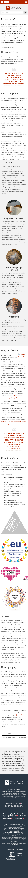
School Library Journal (17, 765)
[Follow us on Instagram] (18, 807)
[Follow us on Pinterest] (12, 807)
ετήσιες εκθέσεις (19, 715)
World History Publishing (11, 832)
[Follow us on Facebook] (6, 807)
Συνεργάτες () (7, 818)
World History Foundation (11, 824)
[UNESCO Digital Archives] (14, 856)
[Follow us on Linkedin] (15, 807)
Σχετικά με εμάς (8, 814)
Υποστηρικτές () (19, 818)
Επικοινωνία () (13, 815)
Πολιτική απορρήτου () (15, 817)
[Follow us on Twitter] (9, 807)
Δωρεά (6, 2)
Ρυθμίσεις (17, 814)
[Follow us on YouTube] (21, 807)
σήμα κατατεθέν (14, 844)
